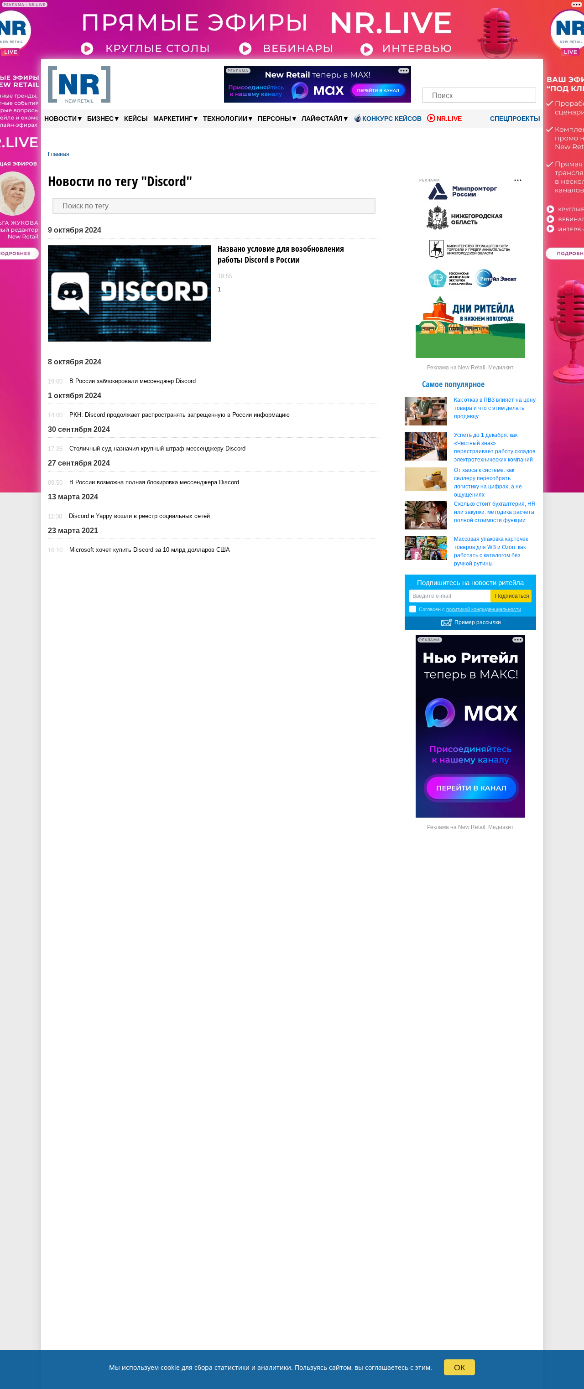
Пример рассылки (477, 622)
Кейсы (136, 118)
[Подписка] (526, 72)
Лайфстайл (325, 118)
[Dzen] (479, 72)
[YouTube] (495, 72)
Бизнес (103, 118)
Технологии (227, 118)
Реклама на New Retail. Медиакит (470, 367)
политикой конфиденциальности (483, 609)
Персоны (277, 118)
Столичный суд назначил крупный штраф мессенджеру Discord (157, 448)
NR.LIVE (449, 118)
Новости (63, 118)
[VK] (448, 72)
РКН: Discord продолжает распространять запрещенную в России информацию (179, 414)
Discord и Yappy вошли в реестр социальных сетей (139, 516)
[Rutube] (510, 72)
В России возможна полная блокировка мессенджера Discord (154, 482)
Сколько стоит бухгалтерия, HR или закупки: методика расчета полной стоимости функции (495, 512)
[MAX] (463, 72)
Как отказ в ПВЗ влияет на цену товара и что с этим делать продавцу (495, 408)
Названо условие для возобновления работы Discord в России (281, 254)
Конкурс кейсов (392, 118)
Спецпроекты (514, 118)
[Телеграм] (432, 72)
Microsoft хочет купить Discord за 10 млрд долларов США (149, 549)
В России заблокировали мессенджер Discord (132, 381)
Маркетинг (175, 118)
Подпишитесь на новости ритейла (470, 582)
